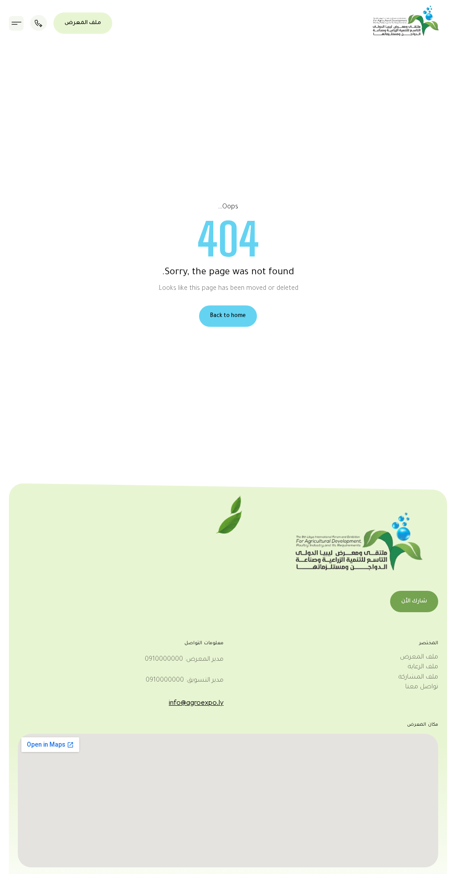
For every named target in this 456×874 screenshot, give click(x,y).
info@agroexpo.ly (196, 702)
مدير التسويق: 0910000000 (185, 680)
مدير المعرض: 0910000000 (184, 659)
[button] (16, 23)
